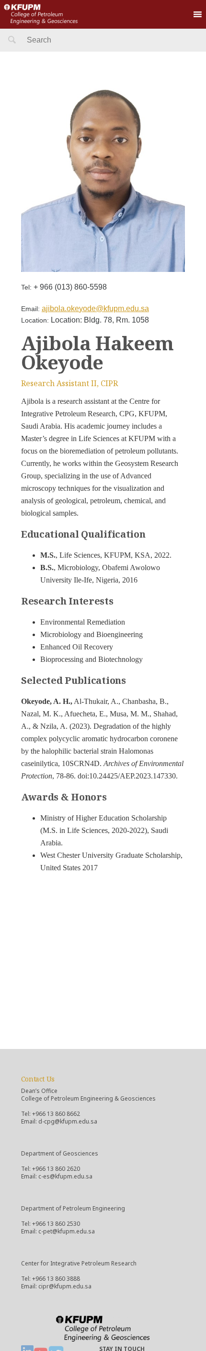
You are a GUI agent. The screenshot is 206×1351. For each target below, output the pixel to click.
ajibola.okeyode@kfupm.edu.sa (95, 308)
